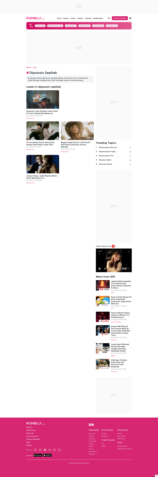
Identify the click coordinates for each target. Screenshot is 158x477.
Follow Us (29, 450)
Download (29, 455)
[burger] (130, 18)
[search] (109, 18)
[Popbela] (35, 18)
